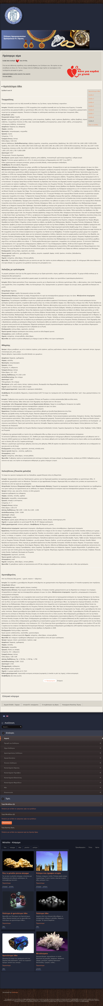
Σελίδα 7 (91, 113)
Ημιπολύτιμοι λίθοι (94, 91)
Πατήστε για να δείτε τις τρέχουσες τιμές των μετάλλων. (19, 819)
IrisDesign (15, 992)
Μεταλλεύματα (42, 953)
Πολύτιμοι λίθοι (42, 913)
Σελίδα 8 (91, 117)
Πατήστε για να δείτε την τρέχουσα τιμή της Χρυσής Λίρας (20, 832)
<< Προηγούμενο (49, 680)
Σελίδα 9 (91, 121)
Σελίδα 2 (91, 95)
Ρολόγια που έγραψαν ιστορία (48, 873)
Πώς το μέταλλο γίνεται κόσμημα (15, 873)
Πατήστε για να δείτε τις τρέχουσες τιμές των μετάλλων (19, 808)
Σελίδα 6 (91, 110)
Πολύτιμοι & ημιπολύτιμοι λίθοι (14, 913)
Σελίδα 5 (91, 106)
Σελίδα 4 (91, 102)
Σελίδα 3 (91, 99)
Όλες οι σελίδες (93, 125)
